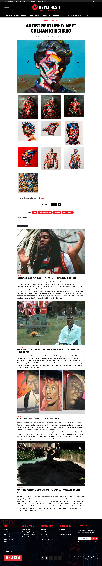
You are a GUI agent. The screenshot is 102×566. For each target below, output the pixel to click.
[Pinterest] (59, 204)
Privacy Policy (94, 541)
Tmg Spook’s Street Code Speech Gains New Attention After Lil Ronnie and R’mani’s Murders (48, 350)
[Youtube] (97, 1)
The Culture (54, 21)
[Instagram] (91, 1)
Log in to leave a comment (25, 220)
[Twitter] (93, 1)
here (42, 198)
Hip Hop (46, 21)
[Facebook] (89, 1)
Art (34, 212)
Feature (57, 212)
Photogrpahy (67, 212)
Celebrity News (22, 347)
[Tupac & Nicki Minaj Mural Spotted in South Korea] (51, 392)
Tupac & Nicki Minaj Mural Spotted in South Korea (38, 418)
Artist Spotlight (45, 212)
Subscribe (94, 538)
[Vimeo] (95, 1)
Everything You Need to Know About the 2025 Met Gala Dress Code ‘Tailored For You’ (50, 491)
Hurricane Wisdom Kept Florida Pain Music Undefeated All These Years (46, 277)
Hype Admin (46, 37)
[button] (93, 8)
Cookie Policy (78, 557)
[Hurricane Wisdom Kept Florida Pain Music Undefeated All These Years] (51, 251)
